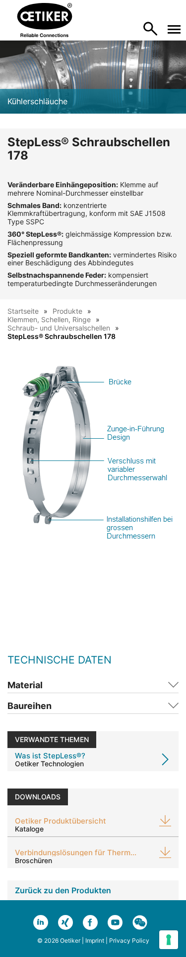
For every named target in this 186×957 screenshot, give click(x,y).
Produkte (67, 311)
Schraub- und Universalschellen (58, 328)
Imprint (94, 940)
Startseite (23, 311)
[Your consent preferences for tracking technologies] (168, 939)
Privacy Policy (129, 940)
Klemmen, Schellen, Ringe (49, 319)
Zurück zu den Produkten (63, 890)
